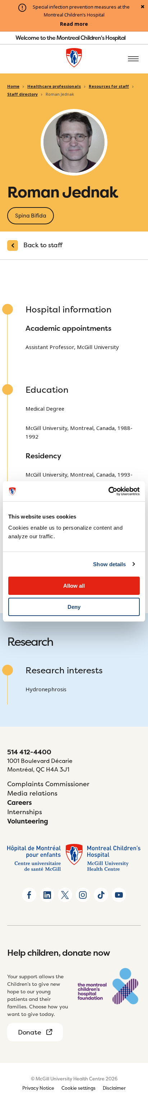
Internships (24, 811)
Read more (74, 24)
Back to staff (43, 244)
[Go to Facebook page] (29, 895)
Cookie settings (78, 1088)
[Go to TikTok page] (101, 895)
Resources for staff (109, 86)
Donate (29, 1032)
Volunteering (27, 821)
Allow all (74, 586)
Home (13, 86)
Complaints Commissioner (48, 783)
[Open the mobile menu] (133, 59)
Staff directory (22, 94)
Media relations (32, 793)
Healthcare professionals (54, 86)
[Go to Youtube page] (119, 895)
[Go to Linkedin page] (47, 895)
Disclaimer (114, 1088)
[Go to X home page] (65, 895)
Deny (74, 607)
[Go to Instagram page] (83, 895)
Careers (19, 802)
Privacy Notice (38, 1088)
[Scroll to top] (133, 1056)
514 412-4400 (29, 752)
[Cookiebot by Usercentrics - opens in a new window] (108, 491)
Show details (109, 564)
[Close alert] (142, 7)
